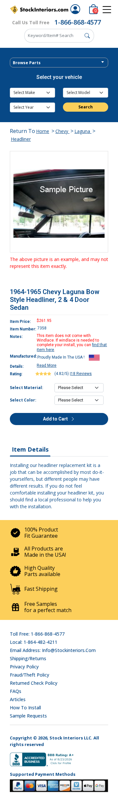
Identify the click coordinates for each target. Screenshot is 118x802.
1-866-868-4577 (77, 22)
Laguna (82, 131)
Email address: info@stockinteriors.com (53, 650)
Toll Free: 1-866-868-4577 (37, 634)
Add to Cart (56, 418)
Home (42, 131)
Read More (46, 365)
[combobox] (59, 62)
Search (85, 107)
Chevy (62, 131)
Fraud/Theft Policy (29, 675)
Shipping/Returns (28, 658)
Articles (18, 699)
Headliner (21, 139)
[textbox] (59, 62)
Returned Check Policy (33, 683)
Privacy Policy (24, 666)
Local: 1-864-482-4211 (33, 642)
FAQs (15, 691)
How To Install (25, 707)
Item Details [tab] (30, 449)
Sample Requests (28, 716)
